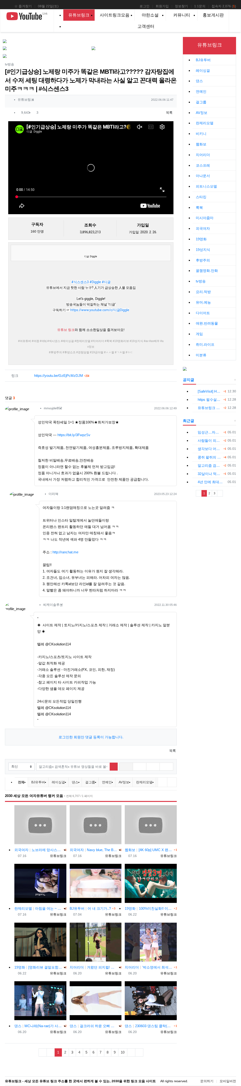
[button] (126, 767)
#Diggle (95, 282)
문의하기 (206, 1081)
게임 (199, 334)
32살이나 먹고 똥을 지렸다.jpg (210, 474)
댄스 (75, 782)
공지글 (188, 380)
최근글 (188, 421)
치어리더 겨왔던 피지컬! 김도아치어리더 (93, 967)
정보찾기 (181, 6)
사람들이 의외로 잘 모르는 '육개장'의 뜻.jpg (210, 440)
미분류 (201, 355)
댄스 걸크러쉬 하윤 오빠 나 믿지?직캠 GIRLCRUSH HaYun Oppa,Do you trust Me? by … (93, 1026)
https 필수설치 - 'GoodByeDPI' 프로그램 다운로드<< (210, 400)
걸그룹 (90, 782)
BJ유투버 (38, 782)
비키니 (201, 134)
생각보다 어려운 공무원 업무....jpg (210, 449)
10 (123, 1052)
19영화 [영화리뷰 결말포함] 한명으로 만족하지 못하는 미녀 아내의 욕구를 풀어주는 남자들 (38, 967)
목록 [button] (169, 112)
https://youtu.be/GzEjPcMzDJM (61, 376)
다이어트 (203, 313)
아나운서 (203, 176)
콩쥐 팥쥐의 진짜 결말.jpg (210, 457)
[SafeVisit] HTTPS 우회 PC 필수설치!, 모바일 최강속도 (210, 391)
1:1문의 (199, 6)
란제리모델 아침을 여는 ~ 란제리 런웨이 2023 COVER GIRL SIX (38, 908)
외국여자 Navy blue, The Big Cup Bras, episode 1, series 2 (93, 850)
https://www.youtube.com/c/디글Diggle (99, 310)
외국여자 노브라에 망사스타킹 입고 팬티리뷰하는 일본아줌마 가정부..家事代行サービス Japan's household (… (38, 850)
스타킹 (201, 197)
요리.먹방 (203, 292)
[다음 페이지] (131, 1052)
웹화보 (201, 144)
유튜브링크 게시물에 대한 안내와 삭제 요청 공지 (210, 408)
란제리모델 (144, 782)
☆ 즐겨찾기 (23, 6)
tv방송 (201, 281)
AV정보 (124, 782)
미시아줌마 (204, 218)
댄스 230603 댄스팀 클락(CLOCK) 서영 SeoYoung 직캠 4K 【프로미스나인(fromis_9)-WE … (149, 1026)
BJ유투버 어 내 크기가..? (90, 908)
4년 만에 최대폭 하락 (212, 482)
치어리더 (203, 155)
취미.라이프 (205, 344)
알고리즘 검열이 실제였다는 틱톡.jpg (210, 465)
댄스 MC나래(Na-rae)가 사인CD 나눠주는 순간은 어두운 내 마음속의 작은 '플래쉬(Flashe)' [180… (38, 1026)
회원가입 (162, 6)
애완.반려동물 (207, 323)
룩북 (199, 207)
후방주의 (203, 260)
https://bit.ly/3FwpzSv (73, 435)
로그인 (144, 6)
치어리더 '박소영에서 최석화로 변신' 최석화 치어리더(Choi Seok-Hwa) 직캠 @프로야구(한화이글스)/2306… (149, 967)
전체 (21, 782)
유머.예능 (203, 302)
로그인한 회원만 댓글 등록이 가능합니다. (91, 737)
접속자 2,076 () (224, 6)
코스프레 (203, 165)
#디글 (106, 282)
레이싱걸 (58, 782)
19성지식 (203, 250)
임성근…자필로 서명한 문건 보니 (210, 432)
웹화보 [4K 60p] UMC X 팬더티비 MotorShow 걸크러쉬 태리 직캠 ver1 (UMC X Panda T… (149, 850)
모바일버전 (228, 1081)
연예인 (107, 782)
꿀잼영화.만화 (207, 271)
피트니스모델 (206, 186)
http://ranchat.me (65, 552)
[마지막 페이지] (139, 1052)
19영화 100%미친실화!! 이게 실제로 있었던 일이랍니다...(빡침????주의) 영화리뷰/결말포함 (149, 908)
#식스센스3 (80, 282)
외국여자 (203, 228)
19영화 (201, 239)
